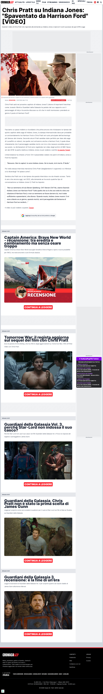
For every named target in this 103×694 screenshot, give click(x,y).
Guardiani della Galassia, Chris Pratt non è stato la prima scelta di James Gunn (36, 503)
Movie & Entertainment (58, 100)
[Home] (7, 2)
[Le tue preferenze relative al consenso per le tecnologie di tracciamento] (2, 691)
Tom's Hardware (18, 674)
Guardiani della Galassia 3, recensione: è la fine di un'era (32, 578)
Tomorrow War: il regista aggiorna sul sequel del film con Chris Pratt (36, 339)
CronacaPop (37, 674)
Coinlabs (66, 674)
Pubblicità (73, 657)
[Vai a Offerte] (95, 2)
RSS (71, 661)
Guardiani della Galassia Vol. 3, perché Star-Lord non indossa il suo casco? (38, 427)
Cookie (88, 661)
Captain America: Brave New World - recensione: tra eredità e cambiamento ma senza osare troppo (37, 241)
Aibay (60, 674)
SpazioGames (28, 674)
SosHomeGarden (53, 674)
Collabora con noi (75, 664)
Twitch (96, 359)
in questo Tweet (64, 150)
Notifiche (72, 667)
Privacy (88, 657)
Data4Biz (44, 674)
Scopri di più (51, 97)
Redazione (12, 100)
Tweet (31, 208)
